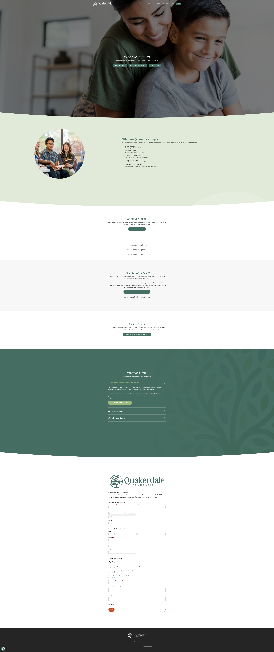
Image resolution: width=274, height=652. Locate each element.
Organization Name (114, 505)
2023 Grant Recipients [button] (137, 254)
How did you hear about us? (115, 596)
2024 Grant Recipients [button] (137, 250)
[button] (3, 649)
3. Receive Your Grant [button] (116, 418)
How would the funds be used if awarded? (116, 587)
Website (112, 520)
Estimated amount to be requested (117, 580)
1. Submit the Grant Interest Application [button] (123, 383)
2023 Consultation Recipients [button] (137, 297)
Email (111, 550)
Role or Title (112, 537)
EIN (138, 505)
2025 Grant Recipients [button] (137, 245)
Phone (111, 544)
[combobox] (122, 517)
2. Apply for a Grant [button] (115, 411)
